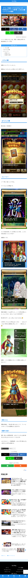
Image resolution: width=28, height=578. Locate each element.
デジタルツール (7, 569)
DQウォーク (13, 448)
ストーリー (6, 51)
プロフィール (7, 571)
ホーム (7, 567)
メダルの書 (6, 47)
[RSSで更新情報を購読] (20, 465)
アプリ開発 (20, 567)
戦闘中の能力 (8, 54)
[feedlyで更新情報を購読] (7, 465)
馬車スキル (7, 53)
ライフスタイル (5, 448)
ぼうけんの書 (7, 49)
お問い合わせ (14, 573)
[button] (18, 32)
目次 (12, 45)
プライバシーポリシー (20, 571)
